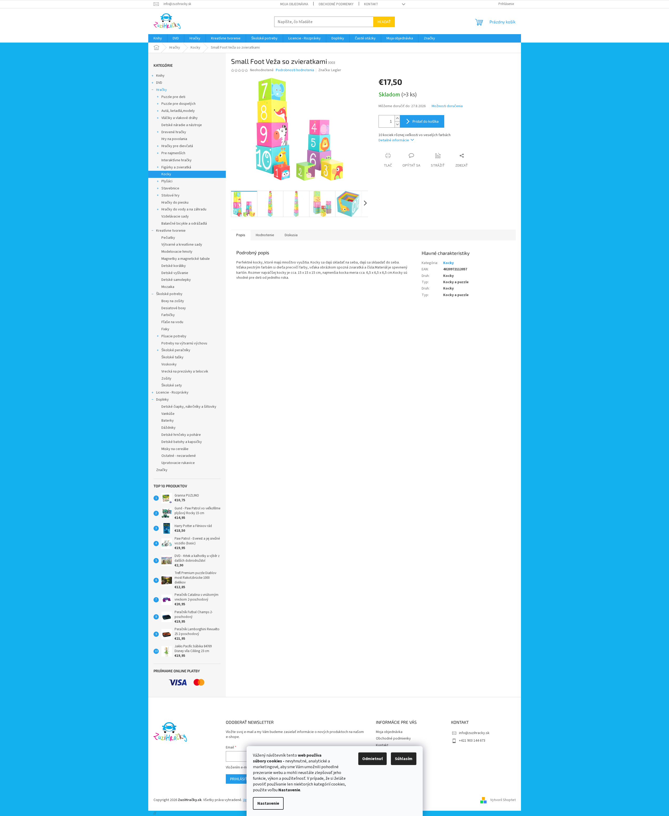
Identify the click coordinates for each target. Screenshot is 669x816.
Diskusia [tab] (291, 235)
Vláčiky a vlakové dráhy (179, 118)
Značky (161, 470)
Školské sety (171, 385)
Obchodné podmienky (336, 4)
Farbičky (168, 315)
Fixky (165, 329)
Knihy (160, 75)
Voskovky (169, 364)
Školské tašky (172, 357)
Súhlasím (403, 759)
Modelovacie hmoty (176, 251)
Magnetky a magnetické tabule (185, 258)
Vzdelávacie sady (175, 216)
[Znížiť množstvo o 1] (397, 124)
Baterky (167, 420)
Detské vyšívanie (174, 273)
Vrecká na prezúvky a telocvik (184, 371)
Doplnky (162, 399)
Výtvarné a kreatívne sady (181, 244)
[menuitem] (157, 38)
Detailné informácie (394, 140)
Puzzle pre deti (173, 97)
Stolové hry (170, 195)
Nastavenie (268, 803)
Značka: (329, 70)
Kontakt (371, 4)
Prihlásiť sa (241, 779)
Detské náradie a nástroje (181, 125)
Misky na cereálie (174, 449)
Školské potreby (169, 294)
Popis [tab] (240, 235)
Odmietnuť (372, 759)
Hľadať (384, 21)
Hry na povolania (174, 139)
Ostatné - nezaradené (178, 455)
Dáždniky (168, 427)
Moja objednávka (294, 4)
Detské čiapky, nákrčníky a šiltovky (188, 406)
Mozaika (167, 287)
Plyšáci (166, 181)
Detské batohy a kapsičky (181, 442)
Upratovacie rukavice (178, 463)
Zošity (166, 378)
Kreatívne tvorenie (171, 230)
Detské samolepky (176, 279)
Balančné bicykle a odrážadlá (184, 223)
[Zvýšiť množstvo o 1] (397, 118)
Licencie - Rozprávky (172, 392)
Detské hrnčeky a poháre (181, 434)
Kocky (166, 174)
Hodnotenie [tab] (265, 235)
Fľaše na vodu (172, 322)
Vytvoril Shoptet (503, 800)
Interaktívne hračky (176, 160)
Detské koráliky (173, 265)
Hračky (161, 89)
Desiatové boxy (173, 308)
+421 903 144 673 (472, 740)
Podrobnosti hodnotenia (295, 70)
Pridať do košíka (425, 121)
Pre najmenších (173, 153)
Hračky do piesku (174, 202)
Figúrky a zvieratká (176, 167)
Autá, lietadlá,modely (178, 110)
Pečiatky (168, 237)
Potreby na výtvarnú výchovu (184, 343)
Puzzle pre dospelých (178, 103)
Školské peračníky (175, 350)
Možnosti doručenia (447, 106)
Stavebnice (170, 188)
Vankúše (168, 413)
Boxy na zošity (172, 301)
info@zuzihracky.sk (474, 733)
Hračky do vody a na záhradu (183, 209)
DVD (159, 82)
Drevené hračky (173, 132)
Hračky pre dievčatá (177, 146)
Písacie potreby (173, 336)
